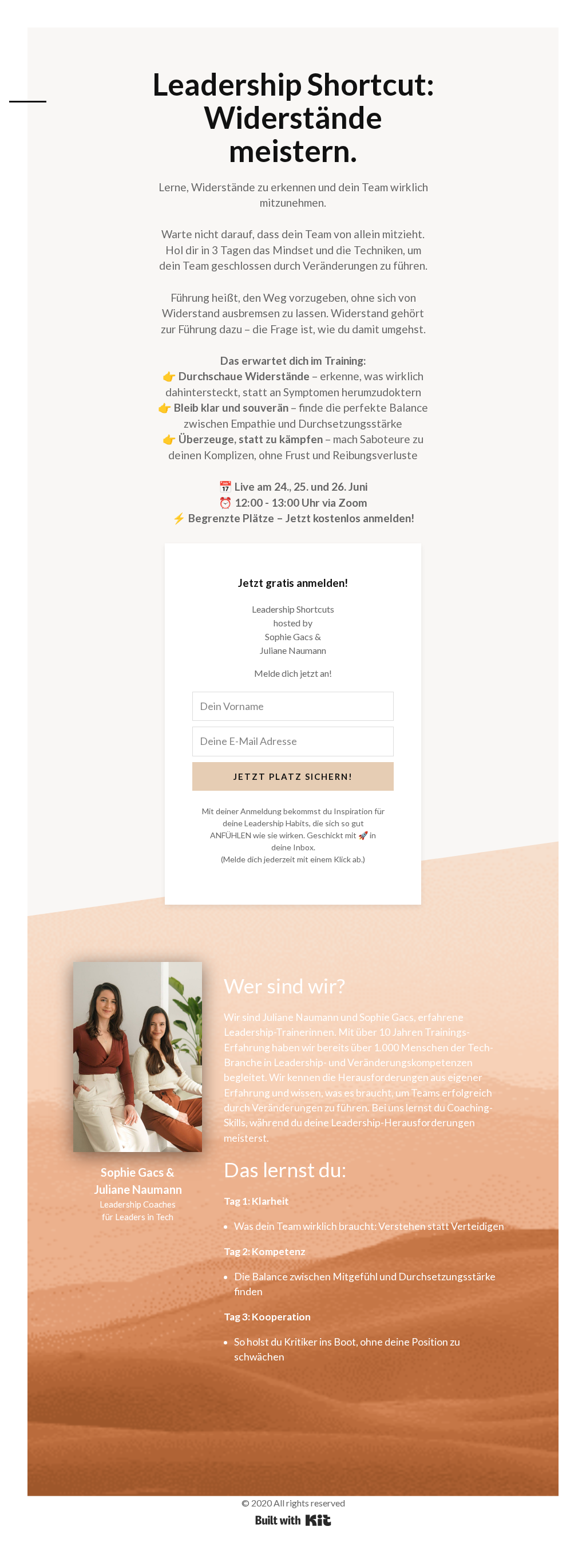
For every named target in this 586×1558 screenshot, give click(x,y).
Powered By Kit (293, 1520)
